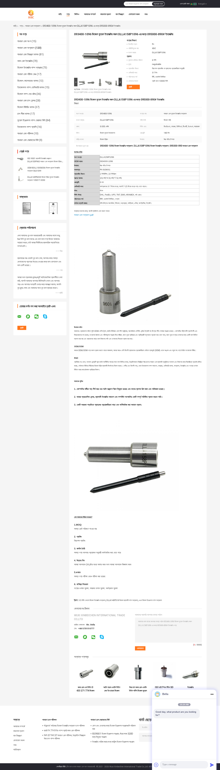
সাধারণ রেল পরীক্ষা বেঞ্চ (26, 74)
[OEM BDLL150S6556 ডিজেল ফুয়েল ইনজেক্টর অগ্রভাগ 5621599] (20, 169)
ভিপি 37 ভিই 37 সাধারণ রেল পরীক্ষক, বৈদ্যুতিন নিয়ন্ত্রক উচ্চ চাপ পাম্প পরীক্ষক (64, 737)
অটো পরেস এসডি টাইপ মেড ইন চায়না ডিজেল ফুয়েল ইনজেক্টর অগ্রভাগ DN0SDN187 (111, 689)
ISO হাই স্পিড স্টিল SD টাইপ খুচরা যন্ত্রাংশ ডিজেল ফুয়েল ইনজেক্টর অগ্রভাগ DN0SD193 (164, 689)
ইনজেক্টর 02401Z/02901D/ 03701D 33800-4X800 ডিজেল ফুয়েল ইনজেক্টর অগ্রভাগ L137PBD (190, 689)
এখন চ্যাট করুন (185, 4)
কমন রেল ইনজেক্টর (24, 61)
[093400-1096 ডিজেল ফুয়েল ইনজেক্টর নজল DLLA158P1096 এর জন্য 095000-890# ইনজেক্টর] (96, 58)
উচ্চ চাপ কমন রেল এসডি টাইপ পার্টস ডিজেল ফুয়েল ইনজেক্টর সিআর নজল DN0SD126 (138, 689)
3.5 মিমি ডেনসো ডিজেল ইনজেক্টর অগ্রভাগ (92, 600)
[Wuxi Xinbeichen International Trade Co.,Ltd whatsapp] (30, 317)
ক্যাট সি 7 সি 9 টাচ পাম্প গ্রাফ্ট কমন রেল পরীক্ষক (62, 730)
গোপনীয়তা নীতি (61, 766)
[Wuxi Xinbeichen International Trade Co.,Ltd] (31, 14)
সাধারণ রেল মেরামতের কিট (27, 140)
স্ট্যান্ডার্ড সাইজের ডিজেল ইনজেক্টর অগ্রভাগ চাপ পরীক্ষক (64, 725)
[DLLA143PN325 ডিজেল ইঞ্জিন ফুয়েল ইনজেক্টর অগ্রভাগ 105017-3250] (20, 178)
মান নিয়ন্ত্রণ (120, 14)
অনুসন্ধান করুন (158, 4)
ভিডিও (76, 14)
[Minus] (212, 694)
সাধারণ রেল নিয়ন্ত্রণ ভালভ (27, 54)
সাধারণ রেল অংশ (24, 41)
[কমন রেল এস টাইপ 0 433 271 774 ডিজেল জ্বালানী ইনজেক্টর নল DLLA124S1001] (85, 673)
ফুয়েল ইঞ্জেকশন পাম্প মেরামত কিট (31, 120)
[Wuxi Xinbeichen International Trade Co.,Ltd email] (21, 317)
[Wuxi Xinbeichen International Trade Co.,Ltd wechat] (38, 317)
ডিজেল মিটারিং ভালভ (25, 107)
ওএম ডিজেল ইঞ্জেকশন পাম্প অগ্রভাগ (150, 600)
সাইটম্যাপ (17, 749)
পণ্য (68, 14)
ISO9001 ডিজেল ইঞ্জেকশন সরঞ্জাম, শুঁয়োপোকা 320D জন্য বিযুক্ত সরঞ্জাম (112, 735)
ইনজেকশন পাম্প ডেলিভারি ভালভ (30, 87)
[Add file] (156, 764)
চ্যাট (130, 87)
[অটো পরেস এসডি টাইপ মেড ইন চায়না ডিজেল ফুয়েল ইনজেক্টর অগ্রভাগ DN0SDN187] (111, 673)
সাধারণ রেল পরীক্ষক (25, 133)
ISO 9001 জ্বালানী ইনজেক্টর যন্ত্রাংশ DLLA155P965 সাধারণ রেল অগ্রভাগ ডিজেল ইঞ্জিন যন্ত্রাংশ (44, 161)
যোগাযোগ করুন (134, 14)
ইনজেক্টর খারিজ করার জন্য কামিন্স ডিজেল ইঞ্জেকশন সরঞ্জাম (113, 741)
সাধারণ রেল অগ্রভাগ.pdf (83, 215)
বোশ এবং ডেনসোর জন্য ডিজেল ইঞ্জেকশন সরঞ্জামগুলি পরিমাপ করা (114, 727)
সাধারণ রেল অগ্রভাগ (32, 26)
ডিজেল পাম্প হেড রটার (26, 93)
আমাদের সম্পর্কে (90, 14)
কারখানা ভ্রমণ (105, 14)
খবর (146, 14)
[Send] (212, 764)
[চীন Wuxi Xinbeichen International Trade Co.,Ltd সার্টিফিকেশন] (26, 208)
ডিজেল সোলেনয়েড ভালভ (27, 80)
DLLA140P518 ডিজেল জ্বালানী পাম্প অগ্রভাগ (122, 600)
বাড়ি (60, 14)
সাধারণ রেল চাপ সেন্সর (26, 100)
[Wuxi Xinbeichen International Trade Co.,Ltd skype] (47, 316)
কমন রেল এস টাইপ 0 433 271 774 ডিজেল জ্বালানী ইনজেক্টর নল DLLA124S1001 (85, 689)
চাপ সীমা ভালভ (23, 113)
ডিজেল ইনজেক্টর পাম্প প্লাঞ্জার (29, 67)
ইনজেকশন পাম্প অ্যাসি (27, 126)
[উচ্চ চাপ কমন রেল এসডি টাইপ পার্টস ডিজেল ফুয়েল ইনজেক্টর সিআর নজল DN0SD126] (138, 673)
